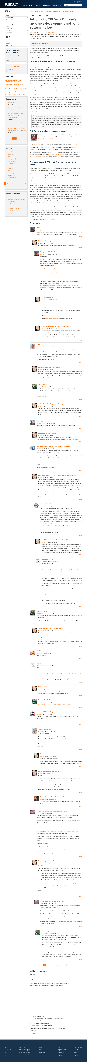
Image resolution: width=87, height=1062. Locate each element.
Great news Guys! (42, 611)
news (33, 15)
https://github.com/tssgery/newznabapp (49, 275)
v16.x (15, 94)
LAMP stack (76, 1052)
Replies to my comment (47, 1025)
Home (31, 11)
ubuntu (6, 94)
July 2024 (10, 154)
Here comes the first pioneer (46, 241)
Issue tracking (9, 28)
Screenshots (46, 5)
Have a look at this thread (45, 700)
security (7, 92)
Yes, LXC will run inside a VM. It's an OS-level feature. (57, 540)
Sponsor (6, 1057)
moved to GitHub (49, 139)
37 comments (51, 32)
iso (26, 88)
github (46, 15)
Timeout (39, 714)
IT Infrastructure (9, 19)
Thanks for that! (11, 206)
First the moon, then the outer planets (49, 367)
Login (75, 1)
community (18, 84)
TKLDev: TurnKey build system (25, 1054)
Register (80, 1)
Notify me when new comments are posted (40, 1023)
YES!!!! (39, 228)
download (54, 142)
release (14, 88)
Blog (37, 5)
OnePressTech (40, 448)
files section (65, 391)
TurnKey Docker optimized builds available (52, 797)
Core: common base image (24, 1049)
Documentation (9, 45)
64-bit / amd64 (37, 144)
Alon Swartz (33, 32)
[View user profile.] (32, 229)
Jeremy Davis (41, 386)
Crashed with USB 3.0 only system (46, 712)
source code (77, 152)
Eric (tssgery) (40, 230)
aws (17, 92)
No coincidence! (42, 687)
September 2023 (11, 166)
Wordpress (76, 1054)
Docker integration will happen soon (48, 771)
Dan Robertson (40, 423)
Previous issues (9, 69)
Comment (32, 992)
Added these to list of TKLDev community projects (56, 326)
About (6, 1047)
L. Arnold (39, 813)
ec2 (15, 92)
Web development (9, 17)
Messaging (8, 26)
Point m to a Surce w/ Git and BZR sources (52, 901)
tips (13, 94)
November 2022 (11, 177)
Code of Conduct (8, 1050)
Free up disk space (12, 102)
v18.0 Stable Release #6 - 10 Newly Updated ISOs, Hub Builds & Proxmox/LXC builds (15, 115)
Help (30, 5)
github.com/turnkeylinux (36, 156)
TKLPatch (47, 83)
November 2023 (11, 161)
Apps (23, 5)
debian (7, 88)
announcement (73, 801)
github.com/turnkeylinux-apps (55, 154)
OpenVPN (76, 1049)
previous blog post (43, 112)
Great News (40, 421)
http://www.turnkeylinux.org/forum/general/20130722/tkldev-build (54, 704)
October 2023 (11, 163)
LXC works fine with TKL (49, 559)
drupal (18, 94)
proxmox (21, 92)
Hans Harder (45, 561)
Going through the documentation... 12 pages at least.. (52, 811)
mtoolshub (10, 210)
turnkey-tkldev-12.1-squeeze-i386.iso (59, 393)
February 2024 (11, 159)
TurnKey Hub (57, 5)
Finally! (39, 651)
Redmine (75, 1057)
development (11, 80)
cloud (12, 92)
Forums (7, 41)
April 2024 (10, 156)
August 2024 (10, 152)
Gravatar (64, 983)
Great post (10, 213)
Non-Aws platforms (12, 203)
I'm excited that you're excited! (47, 433)
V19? (9, 197)
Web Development (61, 1052)
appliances (9, 84)
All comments (36, 1025)
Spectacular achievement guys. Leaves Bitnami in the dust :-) (54, 446)
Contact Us (7, 1054)
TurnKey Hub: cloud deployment (25, 1050)
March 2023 (10, 173)
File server (76, 1055)
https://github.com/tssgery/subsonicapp (49, 268)
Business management (10, 24)
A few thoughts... (47, 931)
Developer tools (9, 32)
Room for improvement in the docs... (48, 861)
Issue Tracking (60, 1054)
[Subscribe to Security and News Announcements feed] (6, 71)
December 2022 (11, 175)
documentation (33, 149)
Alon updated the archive (52, 318)
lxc (25, 92)
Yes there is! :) (42, 384)
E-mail (31, 979)
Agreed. (42, 754)
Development (8, 43)
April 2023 (10, 170)
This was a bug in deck (48, 297)
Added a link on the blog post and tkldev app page (52, 404)
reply (80, 236)
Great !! (42, 663)
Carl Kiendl (39, 653)
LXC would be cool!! (45, 504)
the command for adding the (14, 208)
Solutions (22, 1047)
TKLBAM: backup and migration (25, 1052)
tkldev (39, 15)
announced (40, 168)
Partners (6, 1055)
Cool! (38, 344)
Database (8, 30)
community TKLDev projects (48, 332)
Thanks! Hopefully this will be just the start (50, 628)
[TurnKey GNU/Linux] (11, 5)
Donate (40, 1054)
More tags (23, 94)
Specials (7, 15)
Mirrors (6, 1052)
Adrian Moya (39, 347)
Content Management (62, 1049)
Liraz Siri (40, 243)
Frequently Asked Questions (44, 1050)
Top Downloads (78, 1047)
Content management (10, 21)
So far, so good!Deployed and (48, 252)
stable (22, 88)
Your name (32, 974)
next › (18, 138)
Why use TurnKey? (8, 1049)
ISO (41, 393)
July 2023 (10, 168)
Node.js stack (76, 1050)
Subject (31, 987)
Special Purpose (61, 1057)
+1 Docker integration (44, 729)
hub (18, 88)
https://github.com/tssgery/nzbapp (48, 272)
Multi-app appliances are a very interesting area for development (57, 475)
